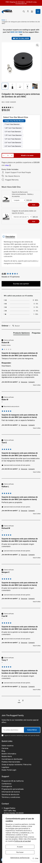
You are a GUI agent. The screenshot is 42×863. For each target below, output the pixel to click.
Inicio (3, 20)
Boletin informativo (9, 754)
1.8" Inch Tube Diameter (13, 139)
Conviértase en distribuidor (12, 759)
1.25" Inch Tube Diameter (13, 128)
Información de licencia (11, 792)
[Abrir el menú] (38, 11)
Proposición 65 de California (12, 781)
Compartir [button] (31, 382)
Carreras (5, 748)
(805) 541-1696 (16, 32)
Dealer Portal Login (9, 770)
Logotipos (5, 767)
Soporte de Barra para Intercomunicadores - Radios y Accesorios (22, 194)
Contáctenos (6, 784)
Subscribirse (32, 730)
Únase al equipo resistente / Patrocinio (16, 764)
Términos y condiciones (11, 797)
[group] (21, 274)
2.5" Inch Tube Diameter (13, 146)
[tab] (21, 333)
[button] (21, 107)
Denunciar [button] (24, 382)
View (6, 201)
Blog (3, 751)
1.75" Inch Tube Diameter (13, 135)
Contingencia (7, 786)
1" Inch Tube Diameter (12, 124)
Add (33, 205)
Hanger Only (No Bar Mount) (14, 121)
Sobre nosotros (7, 746)
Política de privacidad (22, 841)
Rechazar (20, 852)
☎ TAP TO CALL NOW (21, 38)
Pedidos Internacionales (11, 762)
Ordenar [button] (5, 326)
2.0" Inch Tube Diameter (13, 142)
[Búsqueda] (23, 11)
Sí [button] (19, 382)
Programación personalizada (12, 789)
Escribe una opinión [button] (21, 284)
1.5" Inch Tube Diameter (13, 131)
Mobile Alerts (7, 756)
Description (10, 236)
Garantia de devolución (10, 794)
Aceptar (20, 847)
